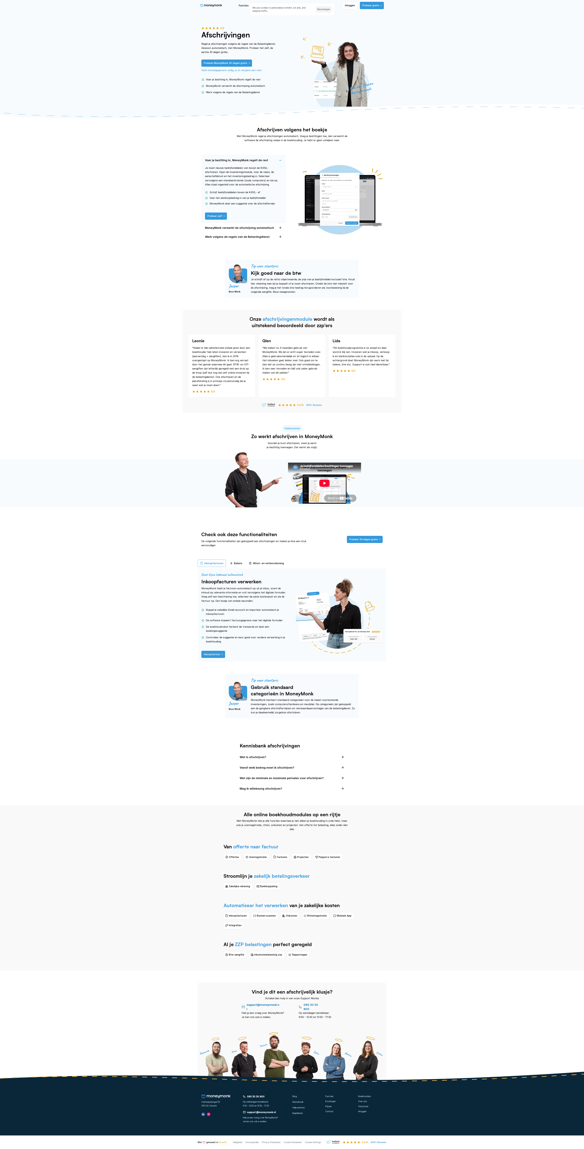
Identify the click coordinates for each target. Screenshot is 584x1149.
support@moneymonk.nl (261, 1112)
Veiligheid (237, 1142)
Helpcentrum (298, 1107)
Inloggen (362, 1111)
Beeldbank (297, 1113)
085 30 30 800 (255, 1096)
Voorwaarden (252, 1142)
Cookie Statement (293, 1142)
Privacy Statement (271, 1142)
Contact (329, 1111)
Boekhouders (364, 1096)
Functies (329, 1096)
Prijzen (328, 1106)
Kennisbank (297, 1102)
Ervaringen (330, 1101)
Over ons (362, 1101)
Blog (294, 1096)
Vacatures (363, 1106)
